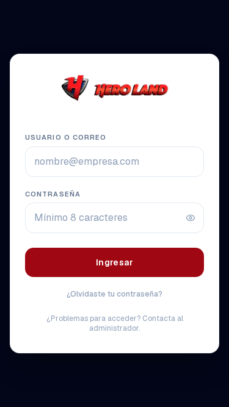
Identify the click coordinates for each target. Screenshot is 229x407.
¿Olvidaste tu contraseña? (114, 294)
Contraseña (53, 194)
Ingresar (114, 262)
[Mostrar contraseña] (190, 218)
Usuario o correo (66, 137)
